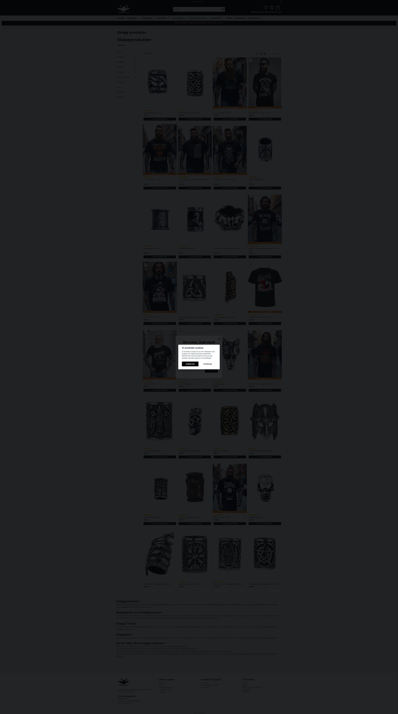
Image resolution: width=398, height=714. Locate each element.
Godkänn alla (190, 364)
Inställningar (207, 364)
